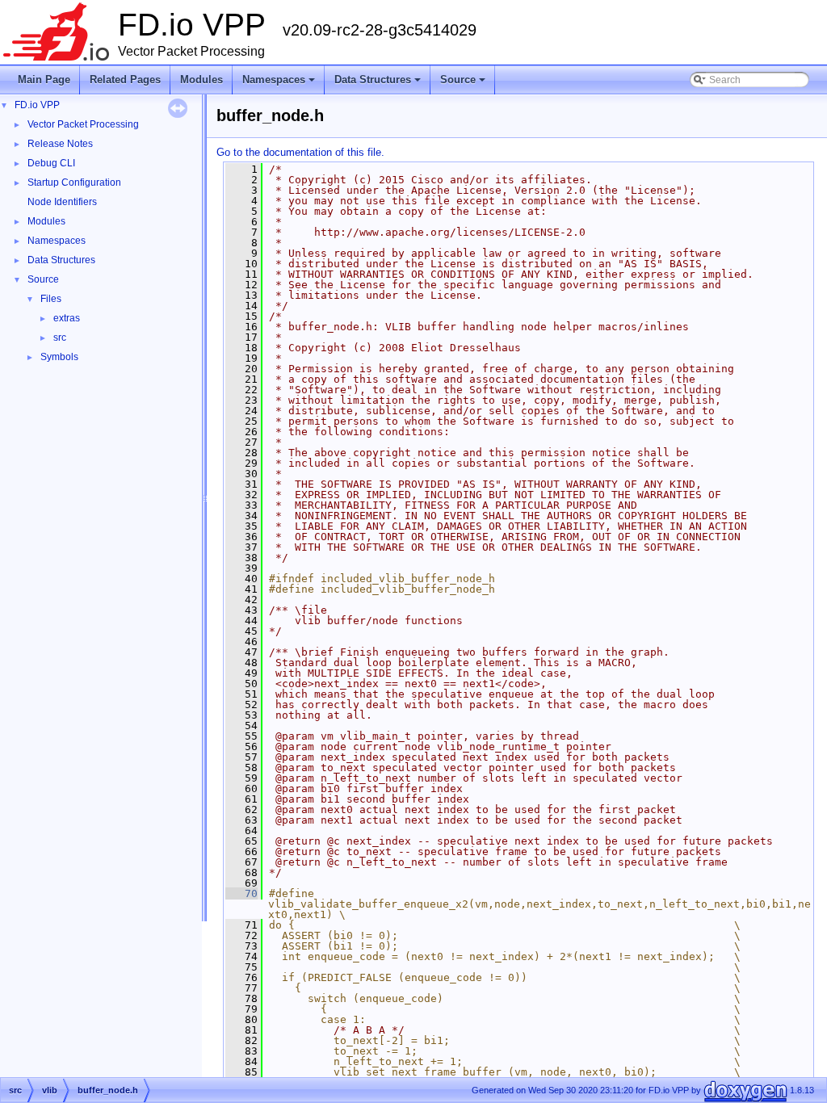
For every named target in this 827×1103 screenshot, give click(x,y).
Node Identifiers (62, 202)
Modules (201, 79)
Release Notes (60, 143)
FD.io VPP (37, 105)
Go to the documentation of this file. (300, 152)
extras (66, 318)
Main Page (44, 79)
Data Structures (378, 83)
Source (464, 83)
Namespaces (279, 83)
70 (241, 893)
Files (50, 298)
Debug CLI (51, 163)
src (59, 337)
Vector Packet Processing (83, 124)
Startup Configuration (74, 182)
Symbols (59, 357)
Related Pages (125, 79)
